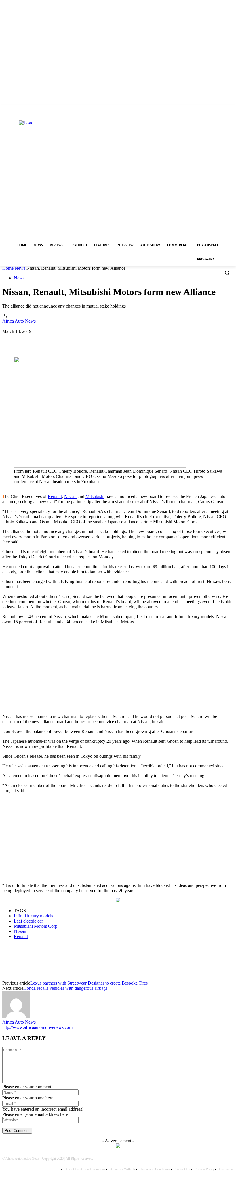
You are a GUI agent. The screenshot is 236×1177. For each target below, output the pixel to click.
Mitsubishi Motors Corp (35, 926)
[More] (158, 340)
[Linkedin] (5, 114)
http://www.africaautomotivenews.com (37, 1027)
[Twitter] (13, 114)
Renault (55, 496)
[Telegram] (136, 340)
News (20, 268)
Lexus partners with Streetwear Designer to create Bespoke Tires (89, 983)
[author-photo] (16, 1016)
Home (8, 268)
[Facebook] (54, 340)
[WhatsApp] (95, 340)
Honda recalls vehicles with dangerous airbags (65, 988)
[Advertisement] (118, 669)
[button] (227, 272)
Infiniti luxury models (33, 915)
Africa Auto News (19, 321)
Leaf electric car (28, 921)
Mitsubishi (94, 496)
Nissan (70, 496)
